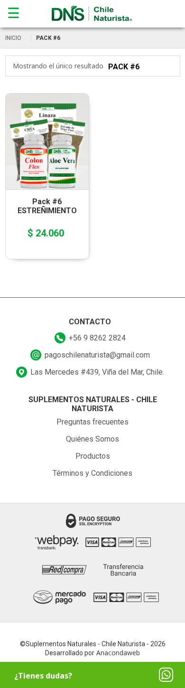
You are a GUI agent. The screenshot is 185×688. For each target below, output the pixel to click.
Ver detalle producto (47, 158)
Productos (92, 456)
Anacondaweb (118, 652)
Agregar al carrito (44, 125)
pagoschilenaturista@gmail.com (97, 354)
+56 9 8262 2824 (97, 337)
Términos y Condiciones (92, 473)
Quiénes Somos (92, 438)
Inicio (13, 38)
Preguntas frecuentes (92, 421)
